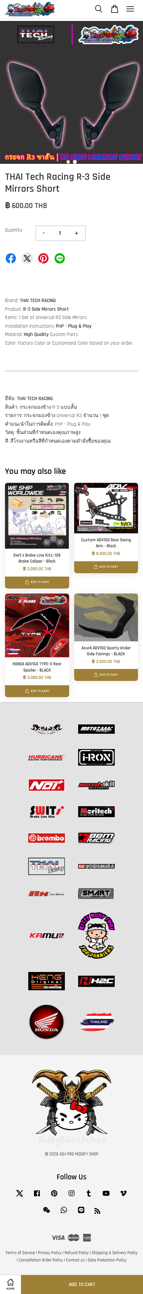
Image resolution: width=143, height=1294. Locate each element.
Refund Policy (77, 1252)
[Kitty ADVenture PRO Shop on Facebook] (37, 1196)
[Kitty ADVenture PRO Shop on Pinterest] (54, 1196)
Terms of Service (20, 1252)
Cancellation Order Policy (41, 1260)
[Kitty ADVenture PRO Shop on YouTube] (106, 1196)
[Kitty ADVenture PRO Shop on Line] (81, 1213)
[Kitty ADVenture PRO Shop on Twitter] (19, 1196)
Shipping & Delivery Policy (115, 1252)
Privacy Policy (50, 1252)
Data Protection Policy (107, 1260)
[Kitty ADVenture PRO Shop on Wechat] (46, 1213)
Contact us (75, 1260)
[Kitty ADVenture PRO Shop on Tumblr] (88, 1196)
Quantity (13, 230)
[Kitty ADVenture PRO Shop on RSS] (97, 1212)
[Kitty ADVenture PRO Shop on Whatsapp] (64, 1213)
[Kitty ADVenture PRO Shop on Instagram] (71, 1196)
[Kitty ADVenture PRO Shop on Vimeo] (123, 1196)
